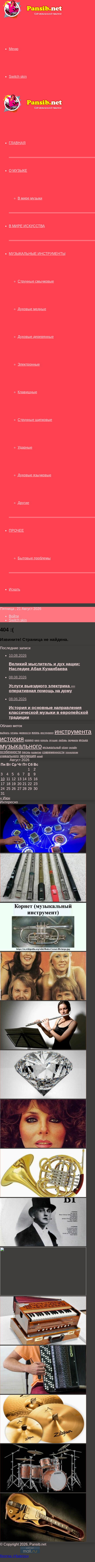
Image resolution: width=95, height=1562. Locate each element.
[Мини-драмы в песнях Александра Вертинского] (43, 1245)
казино (29, 740)
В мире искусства (27, 226)
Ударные (25, 447)
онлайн (73, 747)
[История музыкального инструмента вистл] (43, 900)
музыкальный (52, 747)
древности (25, 732)
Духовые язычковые (34, 475)
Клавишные (27, 392)
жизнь (36, 732)
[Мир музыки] (32, 18)
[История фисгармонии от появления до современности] (43, 1343)
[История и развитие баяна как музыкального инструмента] (43, 1393)
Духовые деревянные (36, 337)
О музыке (18, 170)
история (12, 738)
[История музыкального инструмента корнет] (43, 950)
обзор (65, 747)
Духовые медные (32, 309)
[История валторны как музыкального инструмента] (43, 1196)
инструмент (47, 732)
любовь (63, 740)
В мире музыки (30, 198)
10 (3, 779)
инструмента (73, 731)
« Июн (5, 798)
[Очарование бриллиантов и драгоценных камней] (43, 1097)
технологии (71, 752)
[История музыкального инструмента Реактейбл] (43, 851)
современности (53, 752)
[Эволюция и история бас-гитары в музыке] (43, 1540)
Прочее (16, 530)
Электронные (29, 364)
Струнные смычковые (36, 281)
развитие (36, 752)
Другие (23, 503)
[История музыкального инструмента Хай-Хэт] (43, 1442)
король (44, 740)
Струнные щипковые (35, 420)
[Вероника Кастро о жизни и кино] (43, 1146)
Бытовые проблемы (34, 558)
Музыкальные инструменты (37, 254)
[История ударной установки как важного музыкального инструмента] (43, 1491)
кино (37, 740)
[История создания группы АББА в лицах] (43, 999)
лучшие (53, 740)
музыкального (21, 746)
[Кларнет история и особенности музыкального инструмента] (43, 1294)
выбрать (5, 732)
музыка (83, 740)
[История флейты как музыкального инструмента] (43, 1048)
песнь (26, 752)
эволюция (28, 756)
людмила (73, 740)
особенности (10, 752)
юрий (40, 756)
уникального (9, 756)
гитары (14, 732)
